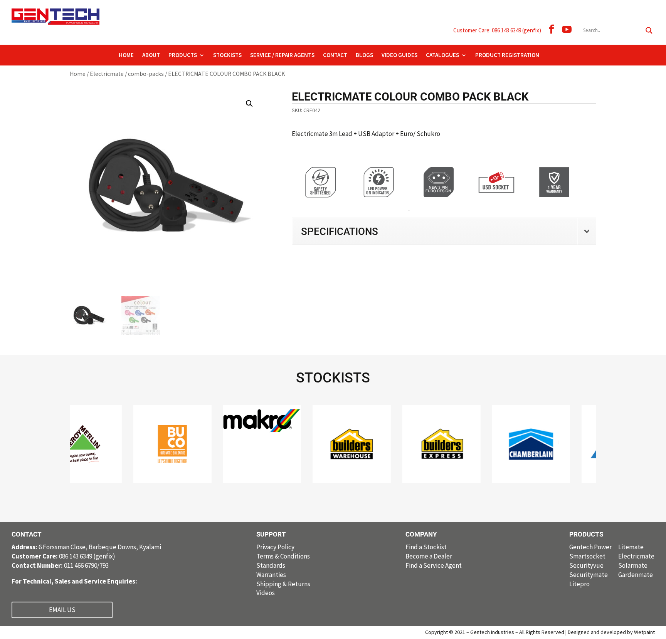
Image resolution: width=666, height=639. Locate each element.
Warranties (271, 574)
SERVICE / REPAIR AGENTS (282, 55)
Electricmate (107, 73)
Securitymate (588, 574)
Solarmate (633, 565)
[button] (249, 104)
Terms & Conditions (283, 556)
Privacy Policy (275, 547)
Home (78, 73)
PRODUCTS (182, 55)
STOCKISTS (227, 55)
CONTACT (335, 55)
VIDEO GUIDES (399, 55)
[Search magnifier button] (649, 30)
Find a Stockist (426, 547)
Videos (265, 593)
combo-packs (146, 73)
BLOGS (364, 55)
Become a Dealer (428, 556)
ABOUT (151, 55)
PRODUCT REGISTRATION (507, 55)
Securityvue (586, 565)
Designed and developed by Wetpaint (611, 632)
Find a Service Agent (433, 565)
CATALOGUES (442, 55)
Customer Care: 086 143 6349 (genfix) (497, 30)
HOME (126, 55)
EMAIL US (62, 609)
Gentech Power (590, 547)
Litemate (631, 547)
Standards (270, 565)
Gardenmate (635, 574)
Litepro (579, 584)
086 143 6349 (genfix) (63, 556)
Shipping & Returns (283, 584)
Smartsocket (587, 556)
